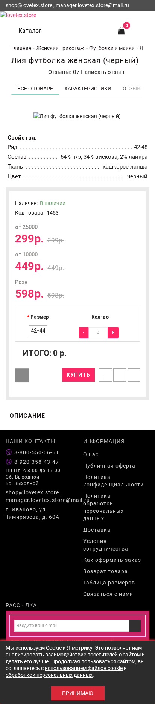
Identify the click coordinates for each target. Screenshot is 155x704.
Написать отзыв (103, 72)
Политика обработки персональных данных (103, 507)
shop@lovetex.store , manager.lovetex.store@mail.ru (39, 496)
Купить (78, 375)
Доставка (97, 530)
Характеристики (87, 89)
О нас (91, 454)
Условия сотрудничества (105, 545)
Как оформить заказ (112, 560)
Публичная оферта (109, 466)
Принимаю (77, 693)
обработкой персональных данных (49, 675)
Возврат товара (105, 571)
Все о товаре (35, 89)
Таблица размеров (109, 583)
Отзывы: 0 (60, 72)
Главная (21, 48)
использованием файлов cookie (84, 668)
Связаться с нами (108, 594)
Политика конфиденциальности (113, 481)
